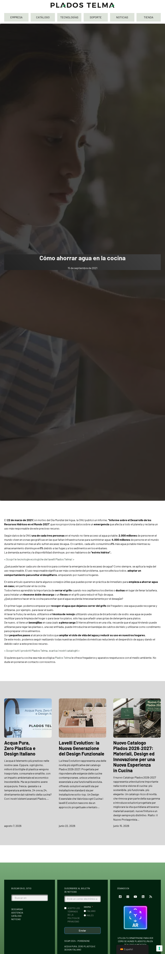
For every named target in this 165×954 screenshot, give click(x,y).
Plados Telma (63, 657)
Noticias (16, 919)
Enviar (82, 930)
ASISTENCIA (17, 912)
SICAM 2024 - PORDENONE (77, 941)
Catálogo (16, 915)
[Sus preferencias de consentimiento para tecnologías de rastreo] (159, 948)
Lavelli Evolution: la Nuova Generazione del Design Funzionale (81, 748)
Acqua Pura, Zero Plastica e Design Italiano (19, 748)
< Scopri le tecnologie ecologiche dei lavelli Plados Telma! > (39, 559)
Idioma (87, 906)
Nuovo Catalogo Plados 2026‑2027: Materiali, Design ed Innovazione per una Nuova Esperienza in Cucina (134, 756)
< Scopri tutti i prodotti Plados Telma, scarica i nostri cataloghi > (42, 650)
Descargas (17, 909)
